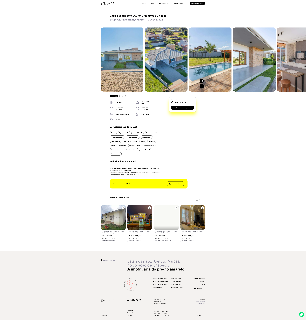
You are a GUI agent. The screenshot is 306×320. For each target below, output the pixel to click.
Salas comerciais (176, 284)
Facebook (130, 313)
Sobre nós (202, 281)
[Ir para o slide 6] (116, 228)
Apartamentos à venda (160, 278)
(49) (134, 300)
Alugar (152, 3)
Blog (203, 284)
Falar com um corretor (197, 3)
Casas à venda (157, 287)
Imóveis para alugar (176, 287)
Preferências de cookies (160, 303)
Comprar (143, 3)
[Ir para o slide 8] (120, 228)
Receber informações (182, 108)
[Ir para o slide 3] (110, 228)
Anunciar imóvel (178, 3)
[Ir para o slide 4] (112, 228)
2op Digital (202, 299)
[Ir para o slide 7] (118, 228)
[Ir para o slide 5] (114, 228)
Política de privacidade (160, 299)
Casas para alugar (176, 278)
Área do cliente (198, 288)
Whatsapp (178, 184)
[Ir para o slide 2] (108, 228)
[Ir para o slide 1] (106, 228)
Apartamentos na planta (160, 284)
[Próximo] (202, 81)
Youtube (129, 315)
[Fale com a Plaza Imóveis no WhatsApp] (301, 314)
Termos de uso (158, 301)
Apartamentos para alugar (161, 281)
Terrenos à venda (176, 281)
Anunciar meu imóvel (199, 278)
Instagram (130, 310)
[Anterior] (202, 86)
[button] (123, 207)
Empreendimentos (164, 3)
